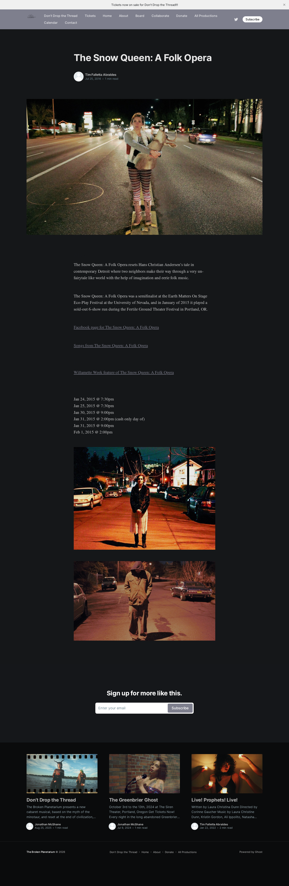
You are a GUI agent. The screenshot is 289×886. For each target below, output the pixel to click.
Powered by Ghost (250, 851)
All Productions (205, 16)
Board (139, 16)
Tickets (90, 16)
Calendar (51, 23)
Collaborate (160, 16)
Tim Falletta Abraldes (100, 75)
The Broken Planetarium (41, 851)
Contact (71, 23)
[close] (284, 5)
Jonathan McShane (48, 824)
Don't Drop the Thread (60, 16)
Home (107, 16)
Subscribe (253, 19)
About (123, 16)
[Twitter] (236, 19)
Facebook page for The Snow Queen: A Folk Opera (116, 327)
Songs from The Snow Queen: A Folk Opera (111, 345)
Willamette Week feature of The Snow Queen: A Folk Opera (124, 372)
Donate (181, 16)
